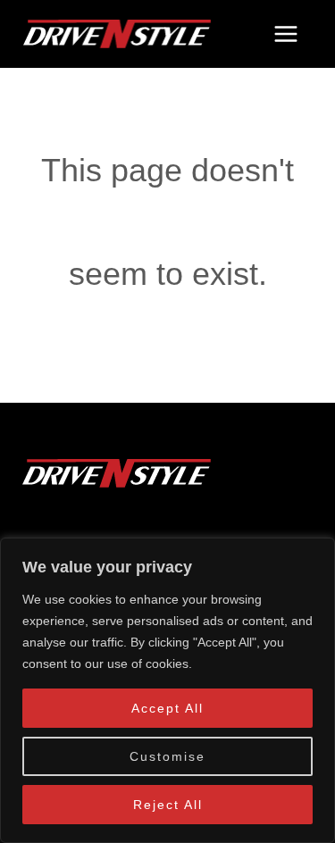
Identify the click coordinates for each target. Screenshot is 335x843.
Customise (167, 756)
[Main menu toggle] (285, 34)
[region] (167, 690)
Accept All (167, 708)
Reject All (168, 804)
